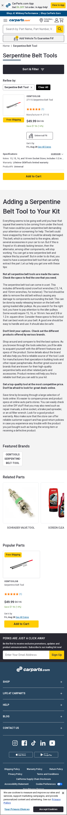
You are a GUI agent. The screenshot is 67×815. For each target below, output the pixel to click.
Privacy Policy (15, 774)
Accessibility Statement (16, 784)
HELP (6, 704)
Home (6, 45)
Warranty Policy (34, 769)
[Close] (63, 793)
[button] (33, 5)
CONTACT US (11, 728)
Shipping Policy (12, 769)
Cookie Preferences (46, 784)
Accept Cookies (48, 809)
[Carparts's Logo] (20, 20)
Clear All (43, 87)
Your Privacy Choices (16, 809)
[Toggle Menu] (5, 20)
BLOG (6, 716)
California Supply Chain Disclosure (33, 779)
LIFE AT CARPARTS (14, 693)
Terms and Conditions (48, 774)
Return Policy (56, 769)
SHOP (6, 681)
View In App (58, 5)
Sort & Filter (31, 69)
